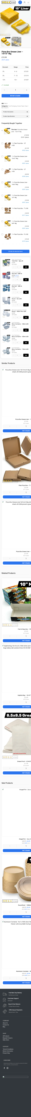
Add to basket (16, 96)
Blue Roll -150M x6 (17, 273)
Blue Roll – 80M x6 (17, 286)
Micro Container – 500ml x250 (20, 324)
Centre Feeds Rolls (16, 272)
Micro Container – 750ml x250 (20, 349)
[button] (26, 267)
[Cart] (20, 2)
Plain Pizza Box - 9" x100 (21, 234)
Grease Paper (20, 106)
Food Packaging (12, 106)
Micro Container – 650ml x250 (20, 336)
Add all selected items (16, 251)
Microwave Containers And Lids (19, 310)
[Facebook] (4, 1068)
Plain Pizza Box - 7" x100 (21, 208)
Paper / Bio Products (16, 259)
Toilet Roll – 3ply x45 (17, 261)
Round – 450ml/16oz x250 (19, 311)
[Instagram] (7, 1068)
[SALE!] (6, 275)
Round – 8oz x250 (17, 299)
